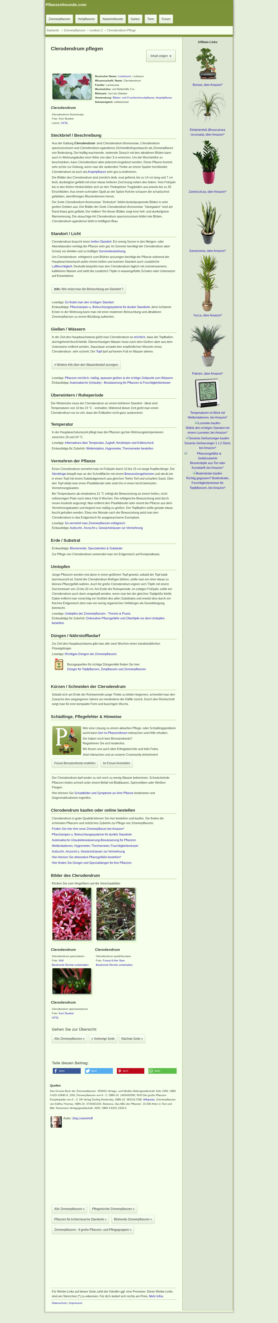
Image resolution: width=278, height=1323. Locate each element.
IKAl (61, 960)
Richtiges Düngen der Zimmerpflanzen (91, 654)
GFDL (64, 122)
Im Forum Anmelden (116, 763)
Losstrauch (124, 76)
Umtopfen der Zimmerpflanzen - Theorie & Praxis (97, 613)
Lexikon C (96, 30)
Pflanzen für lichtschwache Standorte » (80, 1219)
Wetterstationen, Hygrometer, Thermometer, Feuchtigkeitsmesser (95, 845)
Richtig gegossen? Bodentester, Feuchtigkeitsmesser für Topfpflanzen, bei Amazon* (207, 483)
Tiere (150, 19)
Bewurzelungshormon (139, 473)
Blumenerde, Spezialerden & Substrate (96, 548)
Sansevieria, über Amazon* (207, 250)
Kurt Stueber (66, 1013)
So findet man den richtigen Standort (89, 302)
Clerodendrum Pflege (121, 30)
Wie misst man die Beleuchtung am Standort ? (88, 289)
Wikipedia (149, 1099)
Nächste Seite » (132, 1038)
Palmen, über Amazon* (207, 373)
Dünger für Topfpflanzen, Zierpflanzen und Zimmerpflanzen (106, 669)
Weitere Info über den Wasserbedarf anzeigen (86, 364)
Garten (135, 19)
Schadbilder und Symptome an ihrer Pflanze (104, 793)
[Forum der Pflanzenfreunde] (67, 754)
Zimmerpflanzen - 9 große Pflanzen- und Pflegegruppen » (92, 1229)
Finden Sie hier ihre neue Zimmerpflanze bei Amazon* (88, 828)
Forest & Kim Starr (114, 960)
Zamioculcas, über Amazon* (207, 191)
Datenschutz (59, 1302)
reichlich (139, 337)
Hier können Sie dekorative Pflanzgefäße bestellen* (86, 857)
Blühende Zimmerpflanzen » (133, 1219)
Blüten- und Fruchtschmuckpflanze (133, 97)
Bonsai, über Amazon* (208, 84)
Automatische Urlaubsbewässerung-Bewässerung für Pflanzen (94, 840)
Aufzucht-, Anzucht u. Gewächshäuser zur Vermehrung (106, 528)
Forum (166, 19)
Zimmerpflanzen (59, 19)
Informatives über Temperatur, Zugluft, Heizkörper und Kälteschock (109, 442)
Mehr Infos (156, 1296)
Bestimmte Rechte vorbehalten (70, 964)
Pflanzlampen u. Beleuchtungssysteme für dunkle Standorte (110, 307)
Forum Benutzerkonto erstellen (75, 763)
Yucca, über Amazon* (207, 315)
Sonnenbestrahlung (112, 251)
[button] (67, 1071)
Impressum (75, 1302)
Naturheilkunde (113, 19)
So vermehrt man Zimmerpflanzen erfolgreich (95, 523)
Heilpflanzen (86, 19)
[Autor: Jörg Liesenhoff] (56, 1127)
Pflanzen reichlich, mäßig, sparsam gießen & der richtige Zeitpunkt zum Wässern (119, 378)
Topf (99, 351)
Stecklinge (59, 473)
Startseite (52, 30)
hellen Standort (101, 241)
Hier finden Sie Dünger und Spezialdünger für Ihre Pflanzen (92, 862)
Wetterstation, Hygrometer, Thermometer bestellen (119, 448)
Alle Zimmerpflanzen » (69, 1038)
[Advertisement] (114, 1167)
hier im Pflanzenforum (112, 732)
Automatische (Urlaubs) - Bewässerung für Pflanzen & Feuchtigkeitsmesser (120, 382)
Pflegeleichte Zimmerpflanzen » (113, 1208)
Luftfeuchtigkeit (62, 266)
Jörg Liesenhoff (82, 1118)
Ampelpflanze (163, 97)
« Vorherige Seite (103, 1038)
